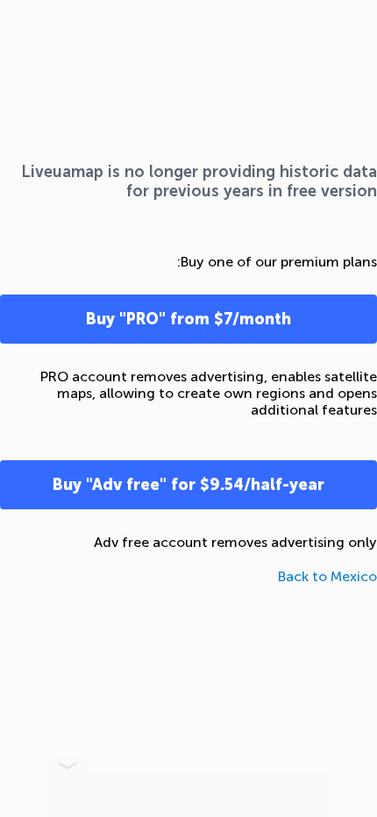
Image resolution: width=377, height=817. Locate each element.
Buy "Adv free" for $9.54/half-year (188, 484)
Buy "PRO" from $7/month (188, 319)
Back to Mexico (327, 576)
